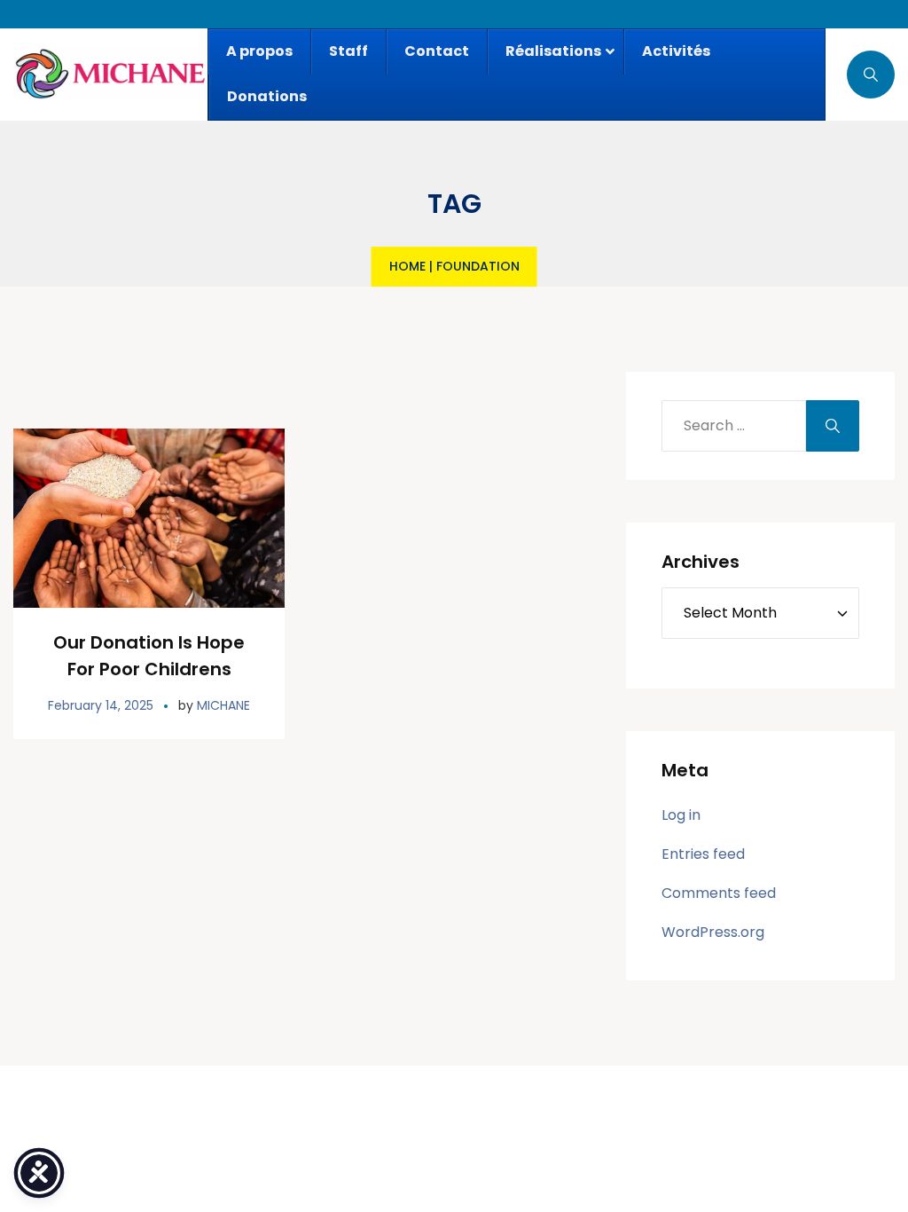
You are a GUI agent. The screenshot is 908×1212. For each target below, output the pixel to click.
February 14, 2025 (100, 705)
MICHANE (223, 705)
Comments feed (718, 893)
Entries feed (703, 854)
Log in (681, 815)
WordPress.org (712, 932)
